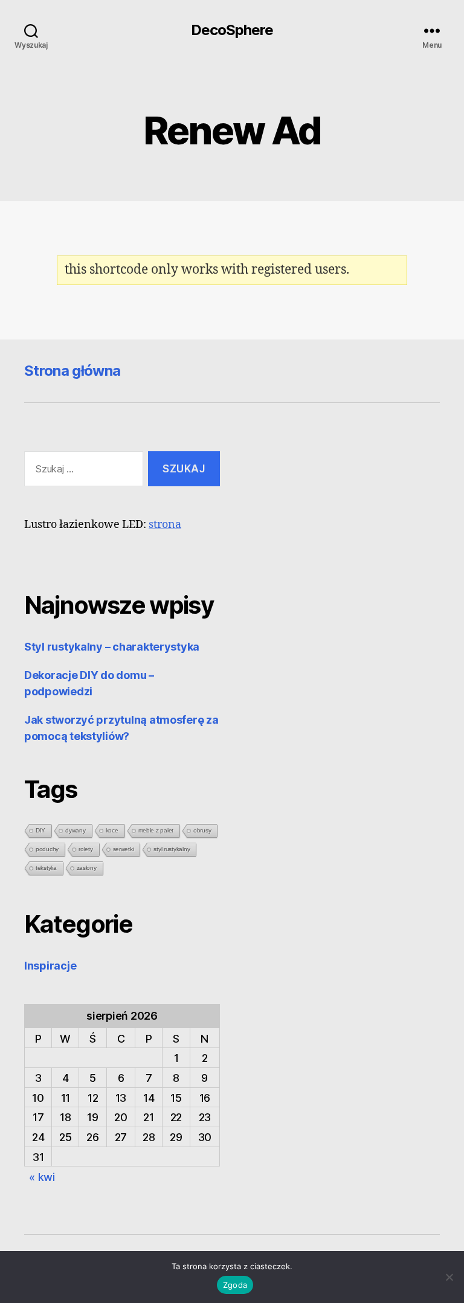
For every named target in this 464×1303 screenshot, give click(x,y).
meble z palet (156, 830)
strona (165, 525)
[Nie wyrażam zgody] (449, 1277)
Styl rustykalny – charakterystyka (111, 646)
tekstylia (46, 867)
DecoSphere (232, 30)
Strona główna (72, 370)
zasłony (87, 867)
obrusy (202, 830)
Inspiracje (50, 965)
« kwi (42, 1177)
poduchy (47, 849)
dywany (75, 830)
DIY (40, 830)
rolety (85, 849)
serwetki (123, 849)
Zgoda (235, 1285)
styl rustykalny (171, 849)
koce (112, 830)
